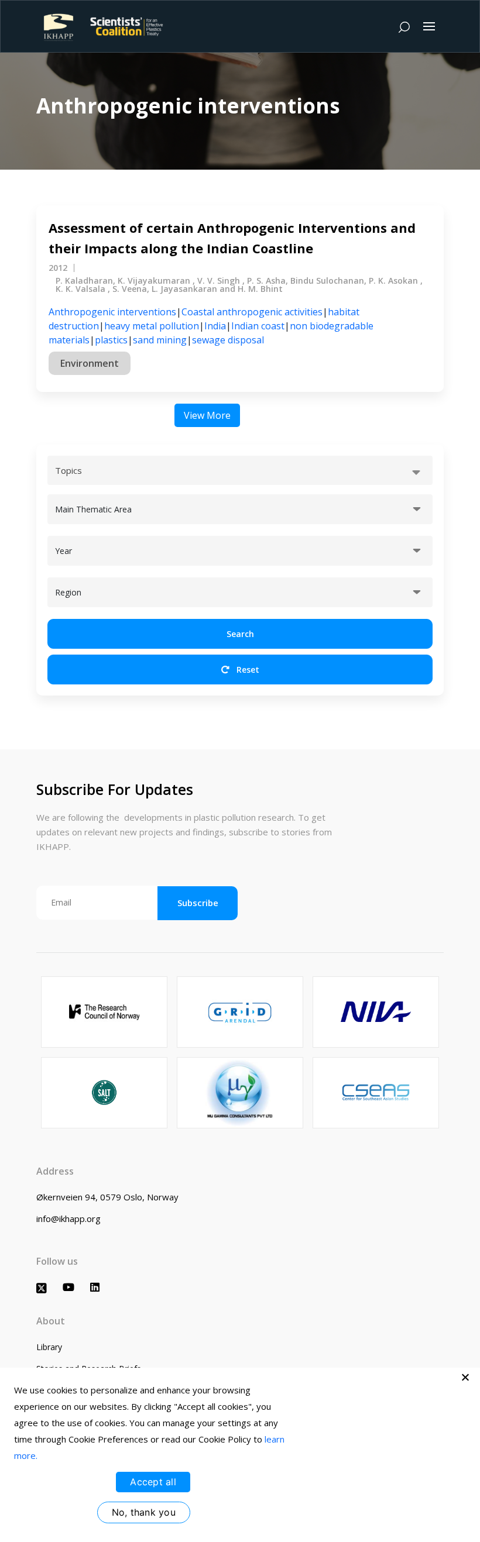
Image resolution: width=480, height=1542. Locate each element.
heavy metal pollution (151, 325)
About (50, 1320)
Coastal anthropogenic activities (252, 311)
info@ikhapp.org (68, 1218)
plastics (111, 339)
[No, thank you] (465, 1377)
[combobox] (240, 470)
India (215, 325)
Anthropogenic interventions (112, 311)
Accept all (153, 1482)
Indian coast (257, 325)
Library (49, 1346)
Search (240, 633)
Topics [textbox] (68, 470)
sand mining (160, 339)
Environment (89, 363)
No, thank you (144, 1512)
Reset (246, 669)
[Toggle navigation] (429, 26)
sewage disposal (228, 339)
